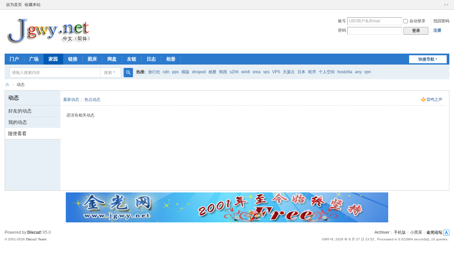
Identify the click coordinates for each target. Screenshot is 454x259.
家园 (53, 59)
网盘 (112, 59)
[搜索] (128, 72)
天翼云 (289, 72)
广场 (34, 59)
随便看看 (17, 133)
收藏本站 (33, 4)
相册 (170, 59)
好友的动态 (20, 111)
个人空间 (327, 72)
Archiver (382, 232)
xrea (257, 72)
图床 (92, 59)
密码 (342, 30)
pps (175, 72)
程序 (312, 72)
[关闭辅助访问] (440, 5)
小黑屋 (416, 232)
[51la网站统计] (446, 232)
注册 (437, 30)
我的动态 (17, 122)
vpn (367, 72)
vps (266, 72)
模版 (185, 72)
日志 (151, 59)
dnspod (199, 72)
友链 (131, 59)
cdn (166, 72)
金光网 (7, 85)
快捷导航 (426, 59)
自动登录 (417, 21)
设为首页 (14, 4)
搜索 (108, 72)
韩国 (223, 72)
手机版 (400, 232)
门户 (14, 59)
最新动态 (71, 99)
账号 (342, 21)
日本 (301, 72)
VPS (276, 72)
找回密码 (441, 21)
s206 (234, 72)
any (358, 72)
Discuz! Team (36, 239)
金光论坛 (434, 232)
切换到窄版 (446, 5)
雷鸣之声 (434, 99)
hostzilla (344, 72)
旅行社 (154, 72)
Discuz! (34, 232)
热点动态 (92, 99)
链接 (72, 59)
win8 (245, 72)
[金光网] (52, 31)
